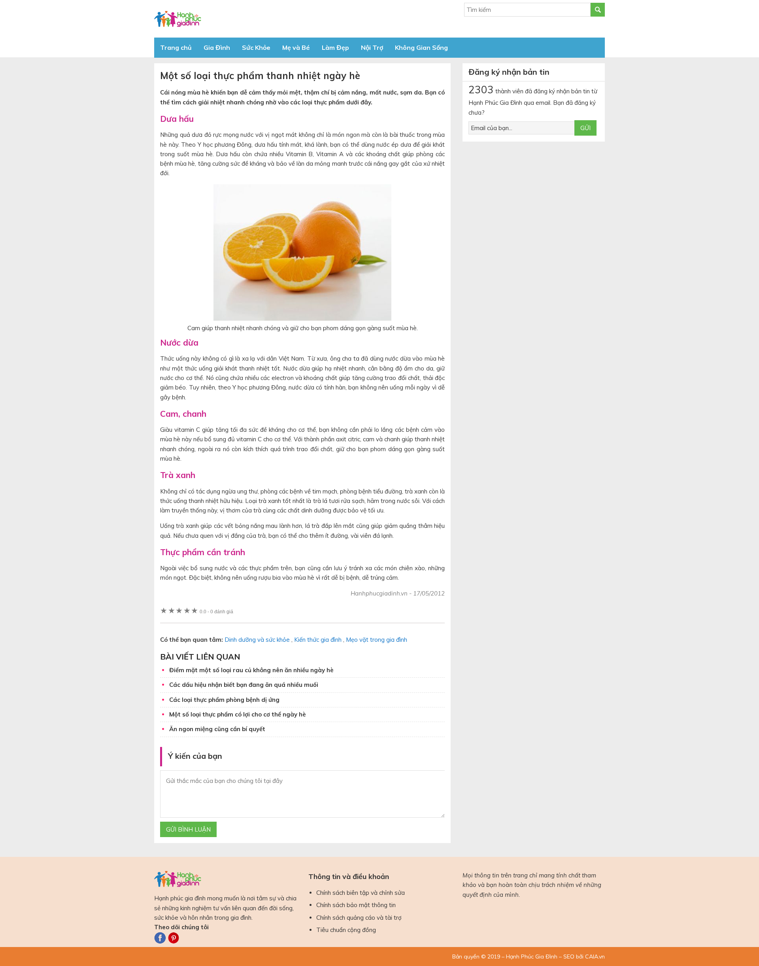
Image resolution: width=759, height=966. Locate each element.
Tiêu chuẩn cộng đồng (346, 930)
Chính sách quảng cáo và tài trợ (359, 917)
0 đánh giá (216, 611)
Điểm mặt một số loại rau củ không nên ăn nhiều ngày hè (251, 670)
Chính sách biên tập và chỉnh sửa (360, 892)
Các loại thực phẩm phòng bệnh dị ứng (224, 699)
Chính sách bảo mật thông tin (356, 905)
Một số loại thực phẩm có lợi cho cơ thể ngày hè (237, 714)
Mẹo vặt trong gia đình (376, 639)
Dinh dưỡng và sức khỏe (257, 639)
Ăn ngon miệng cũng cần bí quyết (217, 729)
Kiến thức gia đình (318, 639)
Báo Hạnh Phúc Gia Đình (225, 19)
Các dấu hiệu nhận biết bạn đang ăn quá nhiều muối (243, 684)
